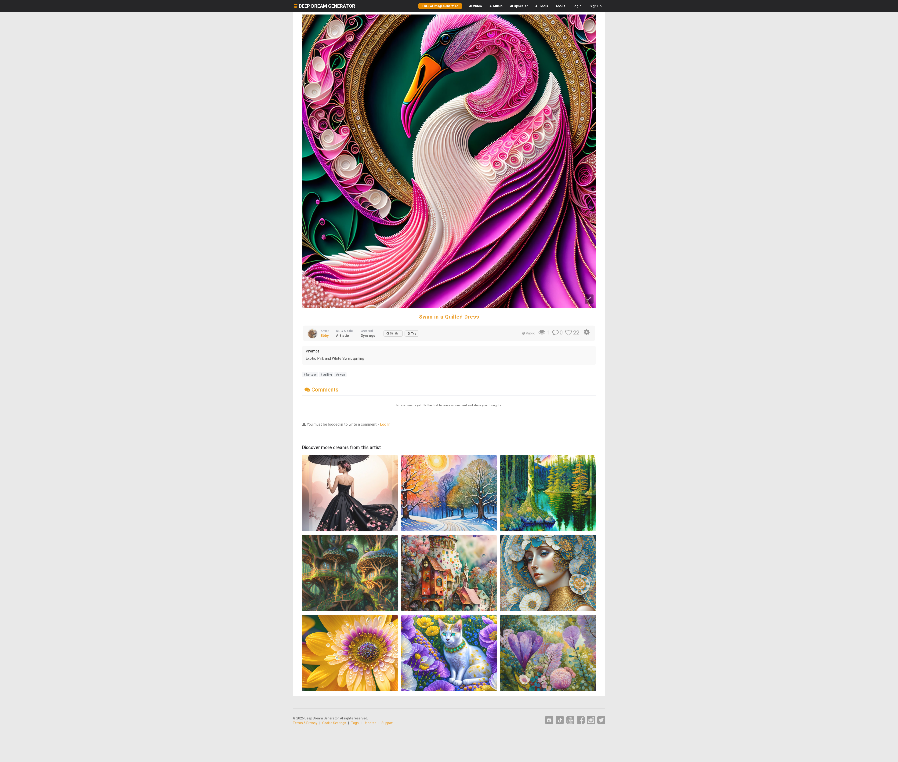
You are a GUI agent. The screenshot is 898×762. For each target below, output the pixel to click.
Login (576, 6)
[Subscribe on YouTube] (570, 720)
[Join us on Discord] (549, 720)
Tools (541, 6)
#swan (340, 374)
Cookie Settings (334, 723)
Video (475, 6)
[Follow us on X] (601, 720)
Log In (385, 424)
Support (387, 723)
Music (496, 6)
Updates (370, 723)
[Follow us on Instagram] (591, 720)
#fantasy (310, 374)
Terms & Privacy (305, 723)
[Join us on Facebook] (581, 720)
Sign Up (595, 6)
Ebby (325, 336)
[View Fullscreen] (589, 299)
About (560, 6)
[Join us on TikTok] (560, 720)
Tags (355, 723)
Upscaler (519, 6)
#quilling (326, 374)
